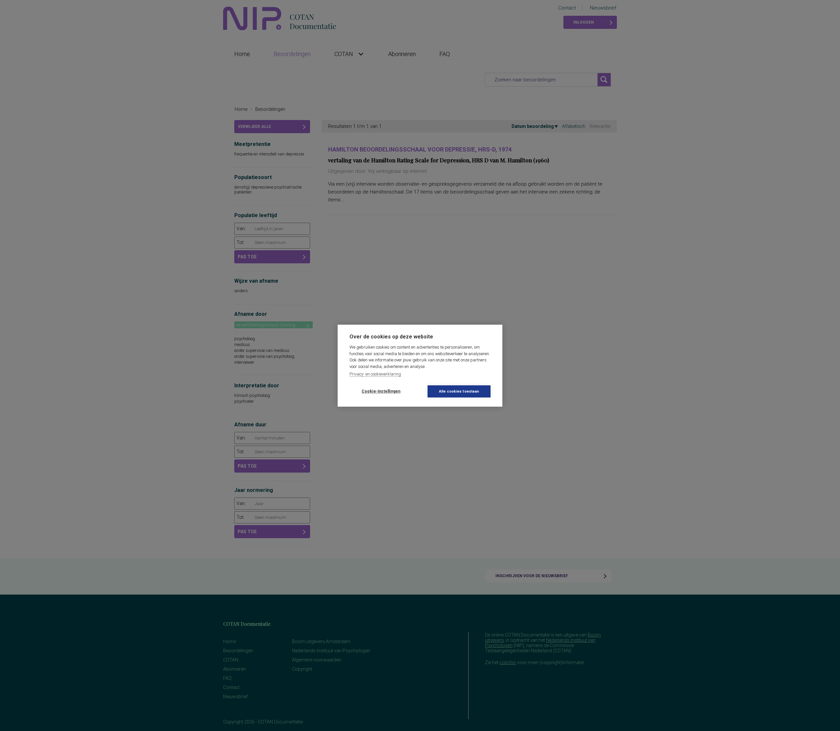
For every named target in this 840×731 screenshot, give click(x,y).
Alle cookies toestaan (459, 391)
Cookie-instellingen (381, 391)
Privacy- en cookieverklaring (375, 374)
